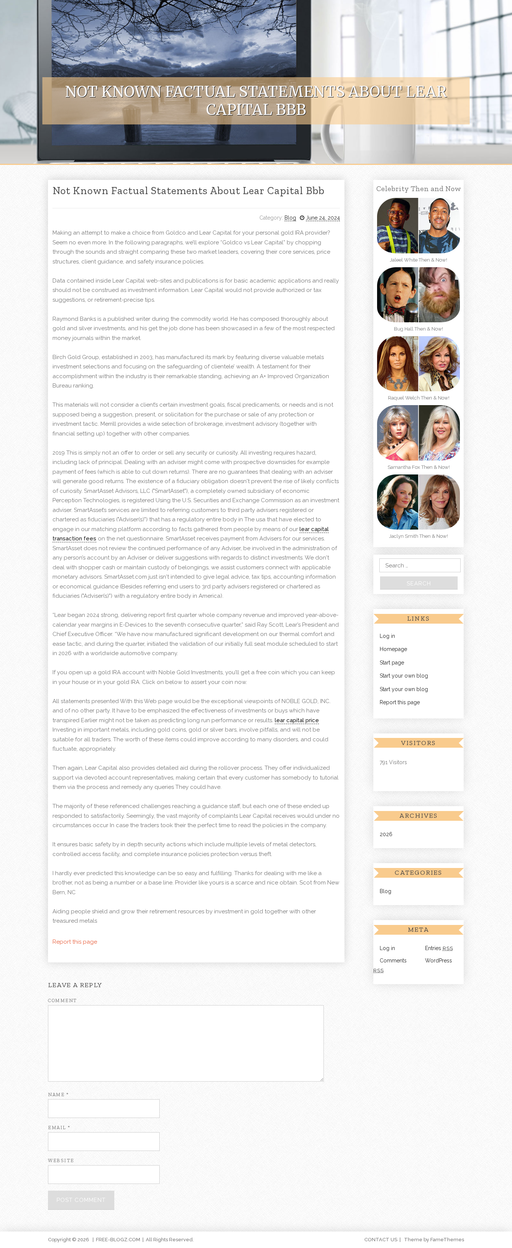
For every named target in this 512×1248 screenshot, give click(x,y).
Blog (290, 218)
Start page (392, 663)
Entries (439, 948)
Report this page (74, 941)
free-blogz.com (118, 1239)
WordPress (438, 961)
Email (59, 1127)
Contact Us (380, 1239)
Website (61, 1160)
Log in (387, 636)
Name (58, 1094)
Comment (62, 1000)
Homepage (393, 649)
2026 (386, 834)
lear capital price (297, 720)
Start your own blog (404, 676)
